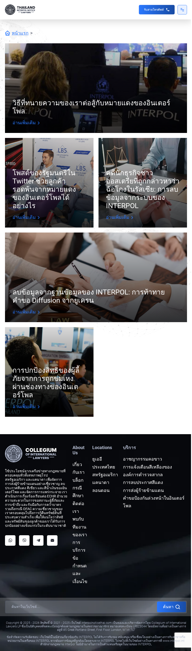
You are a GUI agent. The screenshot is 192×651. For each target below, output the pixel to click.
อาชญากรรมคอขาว (142, 459)
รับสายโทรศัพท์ (154, 9)
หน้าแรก (20, 33)
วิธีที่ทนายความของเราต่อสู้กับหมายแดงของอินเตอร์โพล (91, 107)
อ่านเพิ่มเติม (24, 122)
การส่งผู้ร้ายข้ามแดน (143, 490)
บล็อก (78, 480)
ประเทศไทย (103, 467)
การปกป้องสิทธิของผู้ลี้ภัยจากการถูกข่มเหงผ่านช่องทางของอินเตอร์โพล (45, 382)
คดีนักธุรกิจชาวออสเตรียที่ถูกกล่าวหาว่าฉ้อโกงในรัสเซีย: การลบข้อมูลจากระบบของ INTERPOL (143, 189)
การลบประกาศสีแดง (143, 482)
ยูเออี (97, 459)
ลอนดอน (101, 490)
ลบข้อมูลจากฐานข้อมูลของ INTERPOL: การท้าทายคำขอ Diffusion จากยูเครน (88, 296)
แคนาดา (100, 482)
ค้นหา (168, 606)
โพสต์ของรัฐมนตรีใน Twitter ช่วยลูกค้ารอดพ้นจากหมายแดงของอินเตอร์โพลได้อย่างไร (44, 189)
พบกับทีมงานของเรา (79, 526)
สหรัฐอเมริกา (105, 474)
